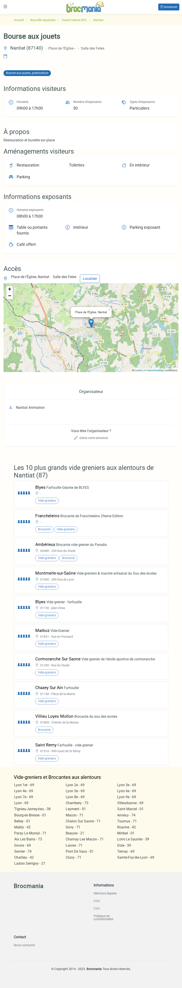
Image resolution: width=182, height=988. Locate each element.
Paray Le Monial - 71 (30, 833)
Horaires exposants (30, 210)
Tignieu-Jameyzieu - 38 (32, 809)
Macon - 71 (74, 815)
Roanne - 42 (126, 827)
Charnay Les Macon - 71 (85, 839)
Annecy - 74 (126, 815)
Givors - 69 (22, 845)
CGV (97, 908)
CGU (97, 900)
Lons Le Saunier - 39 (133, 839)
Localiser (90, 279)
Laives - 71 (74, 845)
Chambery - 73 (77, 803)
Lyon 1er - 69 (24, 785)
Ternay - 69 (126, 851)
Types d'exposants (142, 102)
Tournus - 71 (127, 821)
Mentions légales (105, 893)
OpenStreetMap (155, 370)
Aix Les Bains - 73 (28, 839)
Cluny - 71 (73, 857)
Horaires (22, 102)
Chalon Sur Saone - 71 (83, 821)
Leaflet (138, 370)
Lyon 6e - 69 (126, 791)
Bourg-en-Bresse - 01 (30, 815)
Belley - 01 (22, 821)
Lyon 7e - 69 (23, 797)
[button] (91, 323)
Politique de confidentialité (103, 917)
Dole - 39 (124, 845)
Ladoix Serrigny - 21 (29, 863)
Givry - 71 (73, 827)
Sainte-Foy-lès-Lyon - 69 (135, 857)
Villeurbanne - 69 (130, 803)
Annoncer (170, 7)
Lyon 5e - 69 (75, 791)
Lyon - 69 (21, 803)
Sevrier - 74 (23, 851)
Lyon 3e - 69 (126, 785)
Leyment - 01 (76, 809)
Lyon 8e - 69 (75, 797)
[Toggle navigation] (5, 6)
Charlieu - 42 (24, 857)
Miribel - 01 (126, 833)
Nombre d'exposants (87, 102)
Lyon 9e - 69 (126, 797)
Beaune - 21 (75, 833)
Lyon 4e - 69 (23, 791)
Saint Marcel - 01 (130, 809)
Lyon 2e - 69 (75, 785)
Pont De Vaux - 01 (80, 851)
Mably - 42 (22, 827)
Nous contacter (24, 945)
